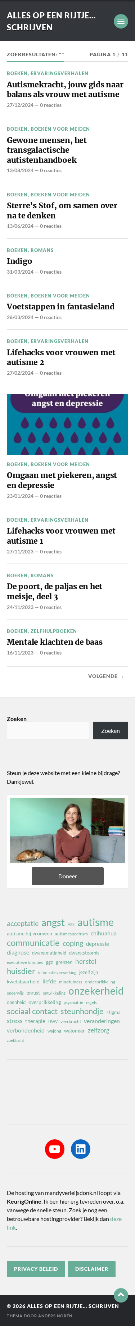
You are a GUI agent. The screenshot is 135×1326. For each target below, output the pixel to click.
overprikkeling (44, 1002)
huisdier (21, 971)
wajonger (74, 1030)
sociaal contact (32, 1011)
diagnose (18, 952)
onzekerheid (96, 990)
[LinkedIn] (80, 1149)
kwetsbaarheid (23, 981)
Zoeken (17, 718)
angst (53, 922)
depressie (97, 943)
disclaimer (91, 1269)
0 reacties (51, 105)
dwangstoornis (84, 953)
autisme (95, 922)
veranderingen (102, 1020)
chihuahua (104, 933)
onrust (33, 993)
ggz (49, 962)
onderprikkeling (100, 981)
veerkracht (70, 1021)
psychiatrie (73, 1002)
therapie (35, 1021)
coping (73, 943)
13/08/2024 (20, 170)
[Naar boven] (121, 1295)
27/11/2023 (20, 551)
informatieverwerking (57, 972)
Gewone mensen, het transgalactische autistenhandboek (47, 150)
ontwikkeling (54, 993)
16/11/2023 (20, 652)
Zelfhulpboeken (54, 631)
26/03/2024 (20, 317)
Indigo (19, 261)
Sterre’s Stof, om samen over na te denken (62, 211)
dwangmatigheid (49, 953)
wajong (54, 1031)
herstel (85, 961)
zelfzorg (98, 1030)
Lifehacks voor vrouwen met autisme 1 (61, 536)
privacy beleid (36, 1269)
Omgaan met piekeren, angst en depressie (62, 480)
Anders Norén (55, 1315)
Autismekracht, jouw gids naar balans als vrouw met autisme (65, 90)
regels (91, 1002)
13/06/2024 (20, 226)
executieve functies (25, 962)
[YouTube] (54, 1149)
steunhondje (82, 1011)
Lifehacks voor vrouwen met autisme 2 (61, 358)
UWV (53, 1021)
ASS (71, 924)
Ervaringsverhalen (60, 73)
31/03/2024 (20, 272)
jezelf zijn (88, 972)
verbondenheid (26, 1030)
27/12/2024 (20, 105)
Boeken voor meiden (60, 129)
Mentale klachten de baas (55, 642)
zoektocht (15, 1040)
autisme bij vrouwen (29, 933)
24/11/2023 (20, 607)
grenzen (64, 962)
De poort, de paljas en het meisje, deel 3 (54, 591)
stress (14, 1021)
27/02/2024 (20, 373)
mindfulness (70, 981)
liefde (49, 981)
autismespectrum (71, 933)
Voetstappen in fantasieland (60, 307)
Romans (42, 250)
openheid (16, 1002)
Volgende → (106, 676)
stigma (114, 1012)
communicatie (33, 942)
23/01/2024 (20, 496)
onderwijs (15, 993)
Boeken (17, 73)
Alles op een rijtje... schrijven (73, 1306)
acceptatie (23, 923)
